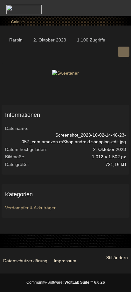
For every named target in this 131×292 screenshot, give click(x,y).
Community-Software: (65, 282)
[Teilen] (123, 52)
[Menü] (122, 8)
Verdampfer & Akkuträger (30, 207)
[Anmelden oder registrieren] (106, 8)
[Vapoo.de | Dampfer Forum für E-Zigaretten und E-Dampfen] (24, 9)
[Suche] (91, 8)
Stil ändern (117, 257)
